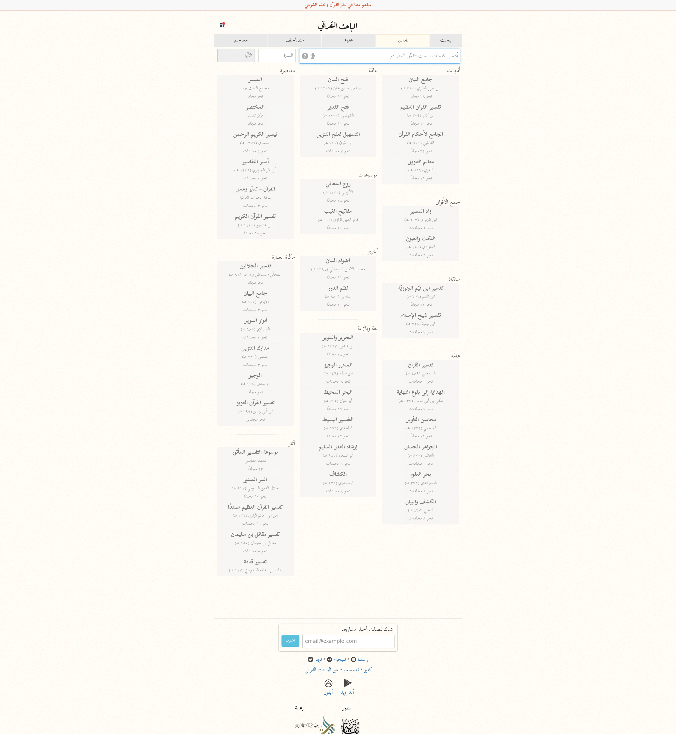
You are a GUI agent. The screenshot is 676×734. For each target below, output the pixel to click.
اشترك (290, 641)
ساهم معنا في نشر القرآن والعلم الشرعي (338, 5)
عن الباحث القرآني (321, 670)
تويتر (318, 660)
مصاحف (294, 40)
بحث (446, 40)
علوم (348, 40)
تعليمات (351, 670)
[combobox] (379, 56)
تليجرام (340, 660)
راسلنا (363, 660)
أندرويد (348, 689)
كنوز (368, 670)
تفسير (403, 40)
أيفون (328, 689)
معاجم (241, 40)
